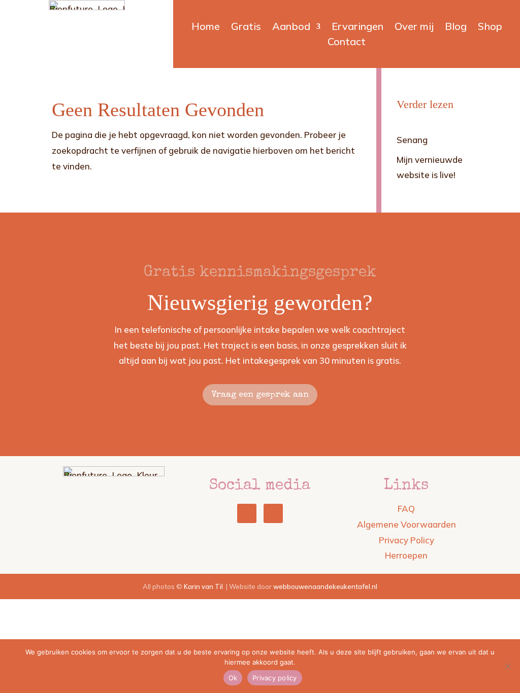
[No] (507, 666)
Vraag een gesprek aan (260, 395)
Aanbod (291, 27)
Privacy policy (274, 678)
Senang (412, 139)
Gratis (246, 27)
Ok (233, 678)
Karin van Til (203, 586)
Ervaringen (357, 27)
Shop (490, 27)
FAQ (406, 508)
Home (205, 27)
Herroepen (406, 555)
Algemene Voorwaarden (406, 524)
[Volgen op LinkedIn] (246, 513)
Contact (347, 43)
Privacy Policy (406, 540)
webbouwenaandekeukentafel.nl (325, 586)
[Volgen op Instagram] (273, 513)
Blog (456, 27)
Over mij (414, 27)
